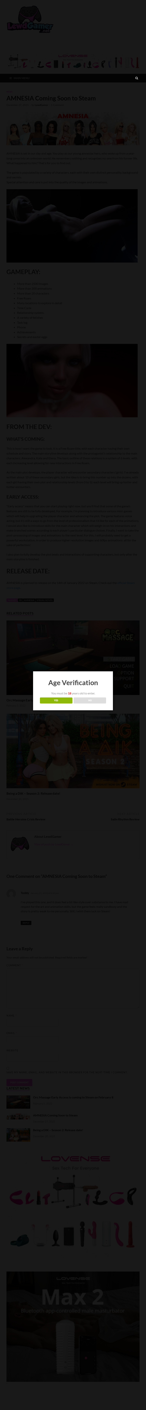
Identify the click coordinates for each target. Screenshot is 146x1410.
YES (56, 700)
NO (90, 700)
